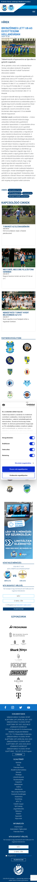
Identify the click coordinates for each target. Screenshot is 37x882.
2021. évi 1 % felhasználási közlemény (18, 734)
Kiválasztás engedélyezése (18, 475)
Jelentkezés (19, 789)
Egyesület (18, 816)
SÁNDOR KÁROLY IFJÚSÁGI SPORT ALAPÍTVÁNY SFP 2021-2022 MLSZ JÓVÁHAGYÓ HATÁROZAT (18, 724)
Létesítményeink (18, 777)
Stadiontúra (18, 797)
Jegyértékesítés (18, 809)
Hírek (18, 765)
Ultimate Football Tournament (18, 196)
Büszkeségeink (19, 780)
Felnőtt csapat (18, 804)
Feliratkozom (18, 609)
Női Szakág (18, 806)
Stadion (18, 814)
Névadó (18, 772)
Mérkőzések (18, 784)
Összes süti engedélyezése (19, 469)
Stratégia (18, 775)
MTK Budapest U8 (15, 193)
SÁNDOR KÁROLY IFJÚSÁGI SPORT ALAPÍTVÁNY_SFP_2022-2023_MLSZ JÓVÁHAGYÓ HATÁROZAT (18, 744)
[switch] (32, 443)
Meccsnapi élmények (18, 792)
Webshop (18, 811)
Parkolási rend (19, 767)
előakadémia (27, 193)
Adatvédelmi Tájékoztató (18, 829)
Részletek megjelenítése (23, 463)
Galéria (18, 787)
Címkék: (4, 190)
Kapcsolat (18, 818)
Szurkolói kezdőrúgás (18, 794)
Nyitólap (18, 762)
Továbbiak (18, 754)
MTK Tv (18, 801)
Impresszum (18, 827)
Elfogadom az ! (19, 605)
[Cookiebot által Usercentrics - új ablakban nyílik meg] (26, 405)
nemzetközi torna (15, 190)
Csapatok (18, 782)
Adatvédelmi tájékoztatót (23, 605)
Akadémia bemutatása (18, 770)
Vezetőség (18, 799)
